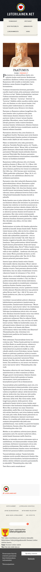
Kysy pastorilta (13, 26)
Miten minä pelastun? (29, 510)
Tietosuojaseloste (8, 564)
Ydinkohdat (13, 21)
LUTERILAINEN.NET (10, 493)
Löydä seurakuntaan (11, 510)
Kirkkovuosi (28, 26)
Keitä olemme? (11, 506)
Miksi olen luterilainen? (14, 515)
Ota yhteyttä (30, 515)
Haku (28, 31)
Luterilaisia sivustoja (27, 506)
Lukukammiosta (13, 31)
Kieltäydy (31, 559)
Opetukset (28, 21)
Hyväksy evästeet (31, 553)
